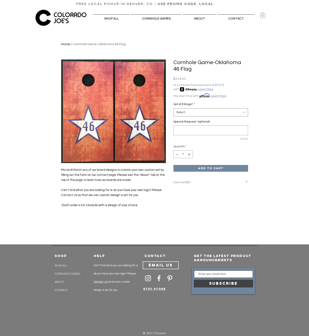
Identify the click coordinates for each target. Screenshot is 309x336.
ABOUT (59, 281)
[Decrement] (176, 154)
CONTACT (61, 290)
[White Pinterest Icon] (170, 278)
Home (65, 44)
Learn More (205, 89)
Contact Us (100, 281)
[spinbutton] (183, 154)
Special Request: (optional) (191, 121)
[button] (262, 15)
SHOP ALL (61, 265)
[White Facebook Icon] (159, 278)
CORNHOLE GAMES (67, 273)
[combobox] (210, 112)
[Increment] (189, 154)
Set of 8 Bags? (184, 104)
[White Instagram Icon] (148, 278)
